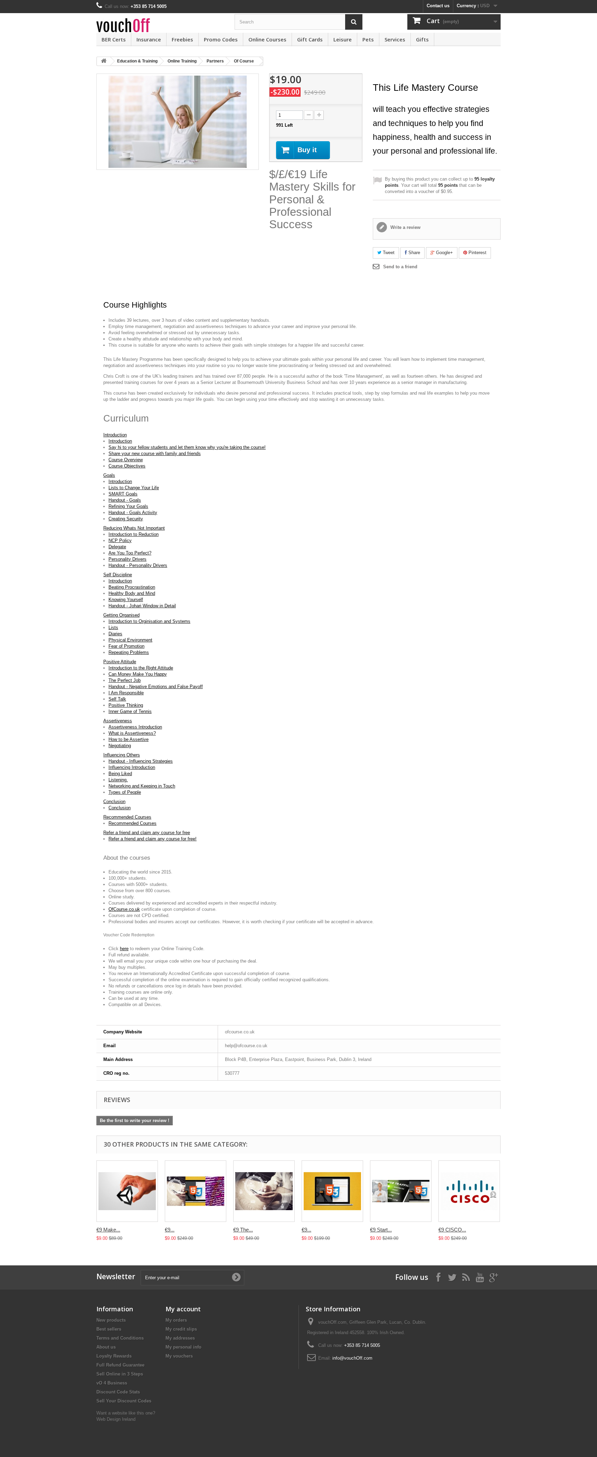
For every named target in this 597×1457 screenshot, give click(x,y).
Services (395, 39)
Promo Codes (221, 39)
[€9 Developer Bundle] (195, 1191)
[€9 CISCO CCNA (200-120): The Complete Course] (469, 1191)
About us (106, 1347)
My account (183, 1309)
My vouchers (179, 1356)
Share (413, 252)
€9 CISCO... (452, 1230)
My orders (176, 1320)
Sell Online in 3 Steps (119, 1374)
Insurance (148, 39)
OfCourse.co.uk (124, 909)
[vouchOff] (160, 25)
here (124, 948)
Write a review (404, 227)
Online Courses (267, 39)
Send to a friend (400, 266)
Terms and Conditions (120, 1338)
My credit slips (181, 1329)
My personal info (183, 1347)
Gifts (422, 39)
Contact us (438, 5)
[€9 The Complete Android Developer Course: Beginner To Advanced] (264, 1191)
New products (111, 1320)
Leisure (342, 39)
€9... (169, 1230)
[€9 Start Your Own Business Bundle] (401, 1191)
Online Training (182, 61)
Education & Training (137, 61)
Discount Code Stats (118, 1392)
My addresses (180, 1338)
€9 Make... (108, 1230)
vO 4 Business (111, 1383)
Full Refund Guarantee (120, 1365)
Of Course (244, 61)
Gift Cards (310, 39)
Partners (215, 61)
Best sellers (108, 1329)
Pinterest (476, 252)
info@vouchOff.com (352, 1358)
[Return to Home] (103, 61)
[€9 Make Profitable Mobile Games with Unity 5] (127, 1191)
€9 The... (243, 1230)
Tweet (388, 252)
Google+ (444, 252)
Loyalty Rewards (114, 1356)
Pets (368, 39)
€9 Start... (381, 1230)
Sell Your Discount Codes (123, 1400)
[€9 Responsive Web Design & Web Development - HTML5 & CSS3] (332, 1191)
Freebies (182, 39)
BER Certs (114, 39)
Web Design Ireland (115, 1419)
